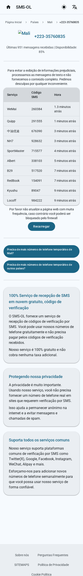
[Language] (74, 7)
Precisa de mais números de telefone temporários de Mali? (39, 251)
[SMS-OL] (8, 7)
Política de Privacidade (53, 565)
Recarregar (41, 226)
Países (35, 22)
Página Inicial (13, 22)
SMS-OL (23, 7)
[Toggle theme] (64, 7)
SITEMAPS (21, 565)
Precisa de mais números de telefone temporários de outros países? (39, 266)
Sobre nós (22, 555)
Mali (49, 22)
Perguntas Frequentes (53, 555)
